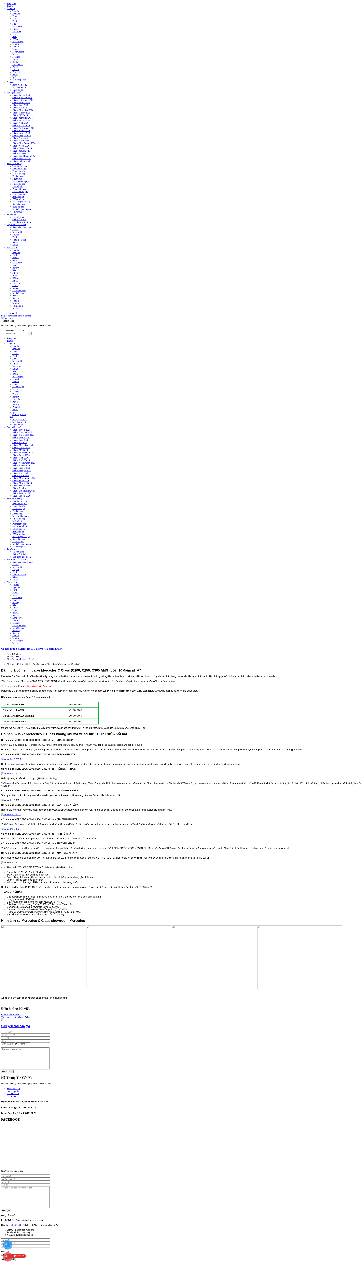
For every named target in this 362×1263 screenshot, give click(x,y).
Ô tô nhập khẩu (19, 79)
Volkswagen (17, 41)
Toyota (15, 11)
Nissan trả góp (18, 184)
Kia (14, 24)
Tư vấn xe (11, 214)
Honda (15, 16)
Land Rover (17, 64)
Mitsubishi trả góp (20, 181)
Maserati (16, 57)
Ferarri (15, 59)
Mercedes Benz (19, 290)
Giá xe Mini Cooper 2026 (23, 143)
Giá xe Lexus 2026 (21, 120)
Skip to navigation (9, 316)
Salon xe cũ (17, 90)
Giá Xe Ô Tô (13, 1093)
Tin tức (10, 6)
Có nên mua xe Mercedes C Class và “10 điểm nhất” (31, 648)
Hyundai (16, 13)
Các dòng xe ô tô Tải (21, 222)
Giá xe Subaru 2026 (21, 161)
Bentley (15, 62)
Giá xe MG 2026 (20, 115)
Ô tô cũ (10, 82)
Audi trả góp (18, 196)
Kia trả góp (17, 179)
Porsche (16, 67)
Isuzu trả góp (18, 207)
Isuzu (14, 49)
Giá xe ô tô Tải (19, 219)
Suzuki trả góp (18, 204)
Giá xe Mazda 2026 (21, 102)
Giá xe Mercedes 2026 (22, 118)
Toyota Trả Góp (19, 166)
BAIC (15, 74)
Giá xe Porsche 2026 (21, 158)
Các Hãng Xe (13, 1091)
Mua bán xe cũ (19, 87)
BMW (15, 39)
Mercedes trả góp (20, 191)
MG (14, 77)
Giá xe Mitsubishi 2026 (22, 110)
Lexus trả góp (18, 194)
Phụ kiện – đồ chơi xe (16, 224)
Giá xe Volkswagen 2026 (23, 128)
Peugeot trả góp (19, 189)
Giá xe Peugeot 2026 (21, 135)
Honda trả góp (18, 171)
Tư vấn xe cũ (18, 217)
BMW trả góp (18, 199)
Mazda (15, 19)
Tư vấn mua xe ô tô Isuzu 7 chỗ (15, 1017)
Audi (14, 36)
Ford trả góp (17, 176)
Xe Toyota (11, 1096)
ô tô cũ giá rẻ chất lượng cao (38, 686)
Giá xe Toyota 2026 (21, 95)
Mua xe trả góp (13, 1088)
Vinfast (15, 44)
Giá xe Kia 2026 (19, 107)
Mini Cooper (18, 52)
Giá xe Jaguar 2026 (21, 151)
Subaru (15, 69)
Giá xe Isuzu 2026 (20, 140)
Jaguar (15, 280)
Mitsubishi (17, 26)
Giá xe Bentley (19, 153)
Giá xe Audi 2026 (20, 123)
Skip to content (24, 316)
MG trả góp (17, 186)
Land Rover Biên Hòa (11, 1014)
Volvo (15, 54)
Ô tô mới (11, 8)
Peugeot (16, 72)
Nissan (15, 29)
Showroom (12, 247)
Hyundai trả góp (19, 168)
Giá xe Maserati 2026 (22, 148)
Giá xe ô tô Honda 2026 (23, 100)
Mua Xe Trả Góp (14, 163)
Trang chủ (11, 3)
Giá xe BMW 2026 (21, 125)
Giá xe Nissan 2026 (21, 113)
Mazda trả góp (18, 174)
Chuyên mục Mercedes (17, 659)
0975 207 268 (15, 1225)
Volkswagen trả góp (21, 201)
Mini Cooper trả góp (21, 209)
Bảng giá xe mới (14, 92)
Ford (14, 21)
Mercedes (16, 31)
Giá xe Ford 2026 (20, 105)
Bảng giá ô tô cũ (19, 85)
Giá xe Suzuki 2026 (21, 133)
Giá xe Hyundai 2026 (22, 97)
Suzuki (15, 46)
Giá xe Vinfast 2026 (21, 130)
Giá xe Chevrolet (20, 138)
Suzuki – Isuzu (19, 240)
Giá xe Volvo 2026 (20, 146)
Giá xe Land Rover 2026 (23, 156)
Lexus (15, 34)
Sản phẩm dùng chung (22, 227)
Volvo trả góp (18, 212)
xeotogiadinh (13, 313)
